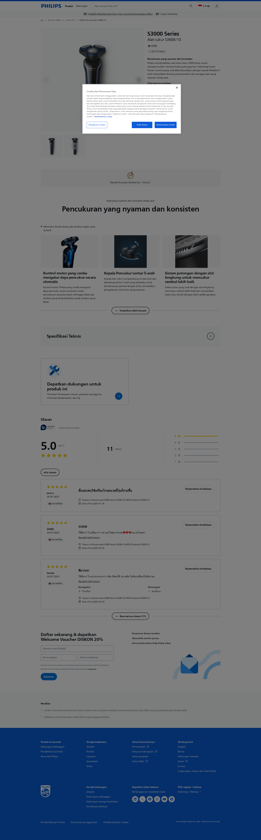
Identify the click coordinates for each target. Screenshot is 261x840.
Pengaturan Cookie (97, 124)
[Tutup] (177, 87)
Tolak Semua (142, 124)
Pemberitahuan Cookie (103, 116)
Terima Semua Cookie (165, 124)
